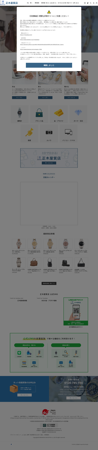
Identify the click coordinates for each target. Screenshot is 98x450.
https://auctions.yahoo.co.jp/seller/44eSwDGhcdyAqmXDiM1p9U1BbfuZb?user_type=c (42, 44)
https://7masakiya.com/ (26, 35)
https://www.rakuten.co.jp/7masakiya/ (29, 39)
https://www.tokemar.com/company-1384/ (31, 49)
